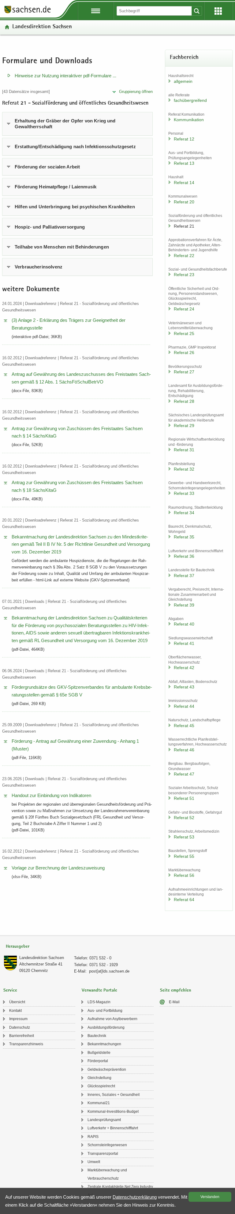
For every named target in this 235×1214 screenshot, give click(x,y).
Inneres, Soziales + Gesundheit (114, 1095)
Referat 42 (184, 667)
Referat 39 (184, 605)
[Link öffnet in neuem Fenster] (27, 13)
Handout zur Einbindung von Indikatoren (51, 795)
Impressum (18, 1019)
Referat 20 (184, 201)
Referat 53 (184, 836)
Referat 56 (184, 875)
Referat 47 (184, 774)
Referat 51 (184, 798)
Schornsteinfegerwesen (107, 1145)
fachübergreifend (190, 100)
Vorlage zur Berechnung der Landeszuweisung (58, 867)
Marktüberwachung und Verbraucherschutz (107, 1174)
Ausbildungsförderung (106, 1027)
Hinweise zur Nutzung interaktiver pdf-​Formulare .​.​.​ (65, 75)
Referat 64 (184, 899)
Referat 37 (184, 575)
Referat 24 (184, 308)
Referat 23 (184, 274)
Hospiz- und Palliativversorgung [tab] (50, 226)
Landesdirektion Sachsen (42, 27)
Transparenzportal (103, 1153)
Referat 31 (184, 449)
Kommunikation (189, 119)
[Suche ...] (197, 11)
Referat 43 (184, 686)
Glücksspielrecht (101, 1086)
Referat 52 (184, 817)
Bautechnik (97, 1036)
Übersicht (17, 1002)
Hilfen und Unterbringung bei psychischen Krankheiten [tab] (75, 206)
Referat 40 (184, 624)
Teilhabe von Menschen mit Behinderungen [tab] (62, 246)
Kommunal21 (99, 1103)
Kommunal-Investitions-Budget (113, 1111)
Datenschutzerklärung (135, 1197)
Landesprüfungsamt (104, 1120)
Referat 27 (184, 371)
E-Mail (174, 1002)
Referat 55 (184, 856)
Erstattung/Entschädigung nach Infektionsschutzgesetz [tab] (75, 146)
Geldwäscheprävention (107, 1069)
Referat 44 (184, 706)
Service (10, 990)
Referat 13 (184, 163)
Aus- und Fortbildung (105, 1010)
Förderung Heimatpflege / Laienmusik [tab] (55, 186)
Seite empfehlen (175, 990)
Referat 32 (184, 469)
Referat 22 (184, 255)
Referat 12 (184, 139)
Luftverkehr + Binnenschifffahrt (113, 1128)
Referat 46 (184, 749)
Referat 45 (184, 725)
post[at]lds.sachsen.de (109, 971)
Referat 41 (184, 643)
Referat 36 (184, 556)
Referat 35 (184, 536)
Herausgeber (17, 946)
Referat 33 (184, 493)
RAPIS (93, 1137)
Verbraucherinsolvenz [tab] (38, 266)
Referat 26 (184, 352)
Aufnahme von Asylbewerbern (112, 1019)
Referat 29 (184, 425)
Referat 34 (184, 512)
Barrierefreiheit (21, 1036)
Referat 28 (184, 401)
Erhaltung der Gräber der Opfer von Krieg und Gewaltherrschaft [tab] (65, 123)
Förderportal (98, 1061)
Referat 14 (184, 182)
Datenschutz (19, 1027)
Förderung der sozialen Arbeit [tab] (47, 166)
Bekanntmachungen (104, 1044)
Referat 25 (184, 333)
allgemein (183, 81)
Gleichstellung (99, 1078)
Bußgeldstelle (99, 1052)
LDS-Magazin (99, 1002)
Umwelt (94, 1162)
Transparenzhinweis (26, 1044)
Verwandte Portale (99, 990)
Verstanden (209, 1197)
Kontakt (15, 1010)
